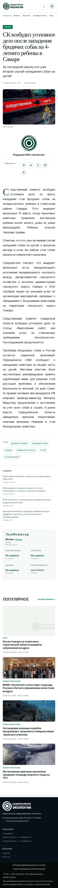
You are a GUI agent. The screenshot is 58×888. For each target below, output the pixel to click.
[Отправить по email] (45, 165)
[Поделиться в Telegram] (24, 165)
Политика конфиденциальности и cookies (29, 865)
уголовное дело (12, 457)
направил (9, 398)
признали (28, 417)
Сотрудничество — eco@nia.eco (17, 841)
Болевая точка (39, 15)
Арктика (26, 15)
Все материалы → (46, 599)
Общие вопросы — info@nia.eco (17, 837)
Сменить (18, 540)
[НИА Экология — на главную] (13, 6)
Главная (6, 853)
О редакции (7, 833)
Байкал (17, 15)
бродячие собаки (19, 443)
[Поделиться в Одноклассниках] (38, 165)
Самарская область (26, 450)
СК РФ (43, 450)
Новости (6, 857)
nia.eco (12, 877)
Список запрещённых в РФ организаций (29, 869)
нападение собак (40, 443)
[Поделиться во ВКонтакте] (31, 165)
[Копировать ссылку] (24, 172)
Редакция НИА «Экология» (29, 154)
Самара (8, 450)
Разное (7, 27)
